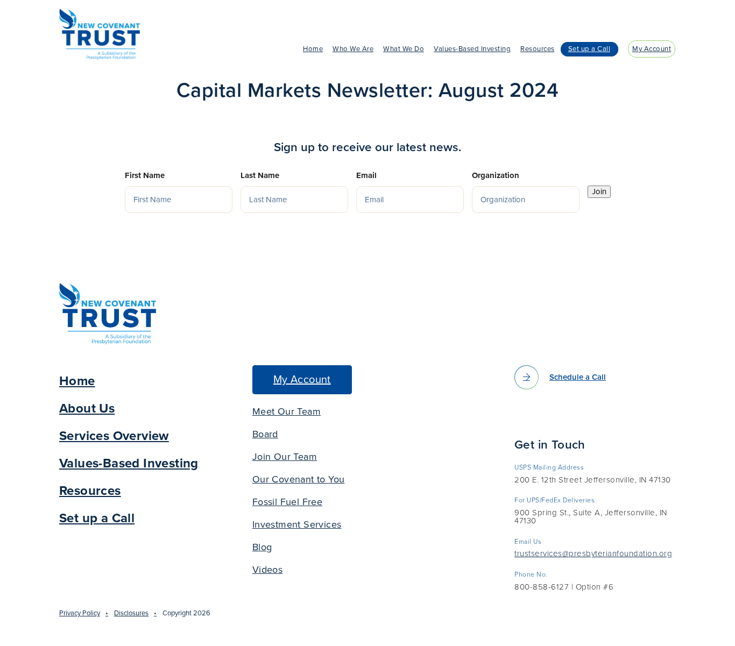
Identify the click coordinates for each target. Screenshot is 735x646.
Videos (267, 570)
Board (265, 434)
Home (313, 49)
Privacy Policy (79, 613)
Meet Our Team (286, 411)
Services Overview (114, 436)
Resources (537, 49)
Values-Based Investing (472, 49)
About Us (87, 408)
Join (599, 191)
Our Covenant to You (298, 479)
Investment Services (297, 524)
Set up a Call (589, 49)
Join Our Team (284, 457)
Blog (262, 547)
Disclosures (131, 613)
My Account (651, 49)
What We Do (403, 49)
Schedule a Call (577, 377)
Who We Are (353, 49)
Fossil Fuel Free (287, 502)
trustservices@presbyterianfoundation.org (593, 554)
